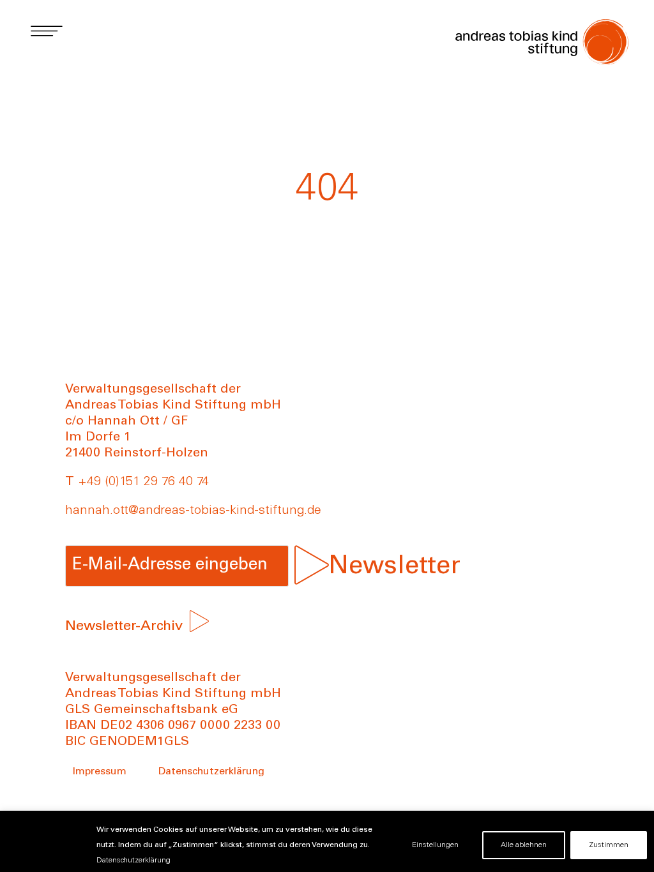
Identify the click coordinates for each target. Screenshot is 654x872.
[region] (327, 841)
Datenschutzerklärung (133, 860)
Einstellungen (435, 845)
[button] (46, 30)
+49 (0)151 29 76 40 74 (143, 482)
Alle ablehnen (524, 845)
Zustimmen (608, 845)
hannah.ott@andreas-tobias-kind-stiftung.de (193, 511)
